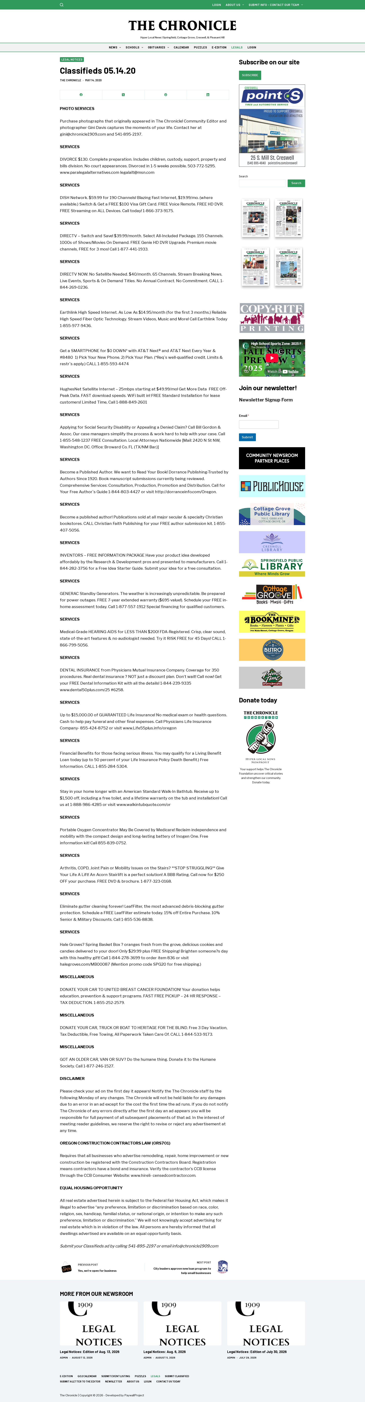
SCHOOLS (133, 47)
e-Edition (66, 1376)
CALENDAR (181, 47)
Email (244, 416)
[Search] (61, 4)
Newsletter (113, 1381)
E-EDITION (219, 47)
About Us (233, 4)
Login (216, 4)
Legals (155, 1376)
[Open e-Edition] (272, 242)
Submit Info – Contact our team (274, 4)
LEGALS (237, 47)
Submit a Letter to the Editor (80, 1381)
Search (243, 176)
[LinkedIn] (208, 95)
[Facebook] (81, 95)
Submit (247, 437)
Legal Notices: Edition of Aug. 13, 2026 (89, 1352)
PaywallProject (134, 1395)
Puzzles (140, 1376)
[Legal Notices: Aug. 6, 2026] (182, 1323)
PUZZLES (200, 47)
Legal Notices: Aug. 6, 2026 (165, 1352)
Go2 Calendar (87, 1376)
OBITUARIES (156, 47)
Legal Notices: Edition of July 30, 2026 (257, 1352)
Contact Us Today (168, 1381)
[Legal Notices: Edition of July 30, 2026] (266, 1323)
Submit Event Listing (115, 1376)
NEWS (113, 47)
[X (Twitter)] (123, 95)
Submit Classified (177, 1376)
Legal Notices (71, 59)
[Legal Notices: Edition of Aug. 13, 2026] (99, 1323)
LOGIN (252, 47)
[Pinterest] (166, 95)
